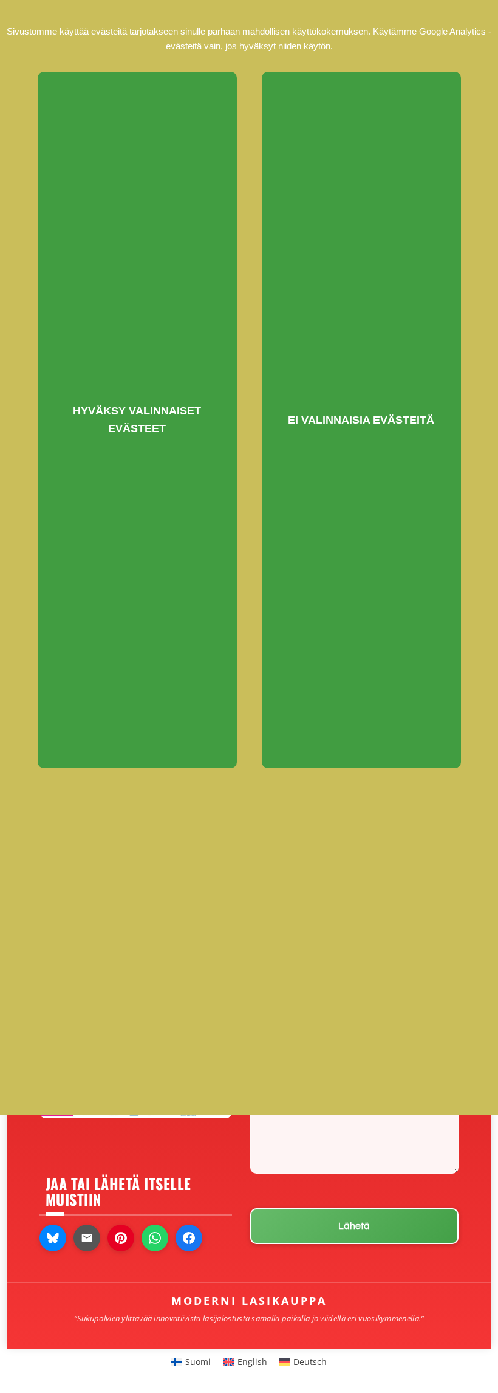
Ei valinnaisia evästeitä (361, 420)
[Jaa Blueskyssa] (52, 1238)
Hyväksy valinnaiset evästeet (137, 420)
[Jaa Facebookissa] (189, 1238)
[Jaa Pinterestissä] (120, 1238)
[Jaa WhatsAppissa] (155, 1238)
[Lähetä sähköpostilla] (86, 1238)
